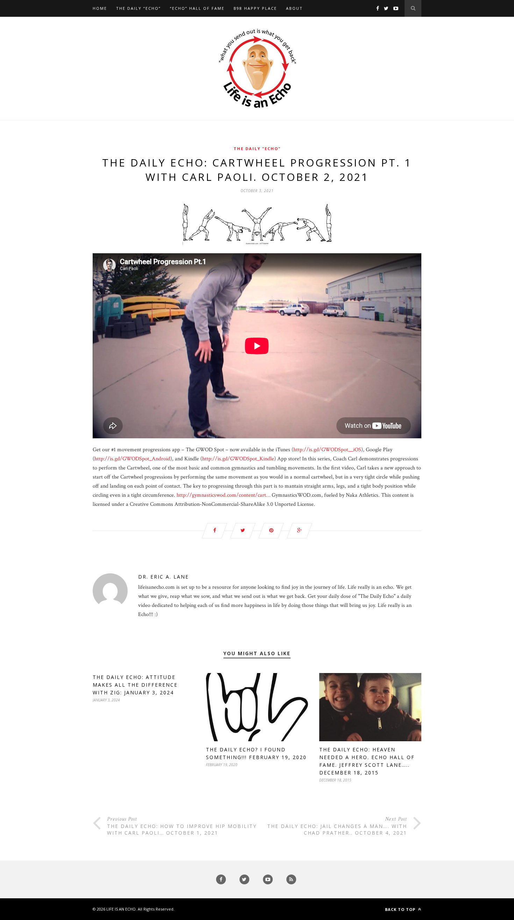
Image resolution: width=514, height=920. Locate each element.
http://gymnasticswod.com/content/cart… (223, 495)
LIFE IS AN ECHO (121, 909)
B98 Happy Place (255, 8)
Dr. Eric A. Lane (163, 576)
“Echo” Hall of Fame (197, 8)
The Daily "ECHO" (257, 148)
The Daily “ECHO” (138, 8)
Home (100, 8)
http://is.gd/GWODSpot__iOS (327, 449)
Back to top (401, 909)
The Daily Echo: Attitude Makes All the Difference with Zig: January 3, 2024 (135, 685)
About (294, 8)
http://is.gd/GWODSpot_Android (132, 458)
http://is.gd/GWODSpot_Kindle (238, 458)
